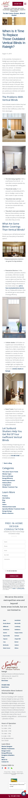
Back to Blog (8, 463)
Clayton (5, 639)
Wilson (16, 648)
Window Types (6, 474)
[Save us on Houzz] (11, 768)
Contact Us (5, 762)
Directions (5, 680)
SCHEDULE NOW (14, 576)
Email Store (5, 687)
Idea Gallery (6, 498)
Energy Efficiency (7, 478)
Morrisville (17, 623)
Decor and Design (7, 476)
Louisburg (17, 626)
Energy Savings (7, 511)
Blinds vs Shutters (7, 513)
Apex (4, 620)
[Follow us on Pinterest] (5, 768)
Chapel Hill (17, 639)
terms (21, 585)
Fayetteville (6, 635)
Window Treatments (8, 748)
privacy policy (6, 586)
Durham (17, 635)
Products (5, 496)
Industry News (6, 483)
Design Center (6, 751)
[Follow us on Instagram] (8, 768)
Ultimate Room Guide (9, 507)
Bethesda (5, 645)
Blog (3, 500)
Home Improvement (8, 480)
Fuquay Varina (18, 632)
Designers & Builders (8, 755)
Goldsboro (17, 629)
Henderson (6, 629)
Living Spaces (6, 485)
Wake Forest (6, 648)
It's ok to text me (12, 570)
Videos (4, 504)
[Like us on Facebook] (2, 768)
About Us (4, 759)
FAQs (3, 502)
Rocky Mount (6, 623)
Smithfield (17, 620)
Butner (16, 642)
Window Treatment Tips (10, 487)
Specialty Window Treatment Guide (13, 509)
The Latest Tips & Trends (10, 472)
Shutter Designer (7, 746)
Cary (4, 642)
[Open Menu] (25, 4)
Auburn (17, 645)
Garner (5, 632)
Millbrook (5, 626)
